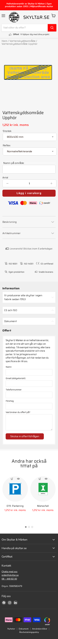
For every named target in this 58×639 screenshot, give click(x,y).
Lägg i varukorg (29, 193)
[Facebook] (4, 602)
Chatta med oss (9, 571)
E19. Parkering (15, 506)
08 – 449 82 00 (9, 578)
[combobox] (25, 27)
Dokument (24, 628)
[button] (26, 527)
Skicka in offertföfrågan (24, 436)
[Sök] (52, 27)
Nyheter (11, 628)
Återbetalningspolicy (29, 632)
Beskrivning (9, 222)
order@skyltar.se (10, 575)
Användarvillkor (39, 628)
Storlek (7, 131)
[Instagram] (9, 602)
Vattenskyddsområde (22, 41)
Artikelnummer (11, 233)
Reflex (6, 145)
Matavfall (43, 506)
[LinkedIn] (15, 602)
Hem (4, 41)
